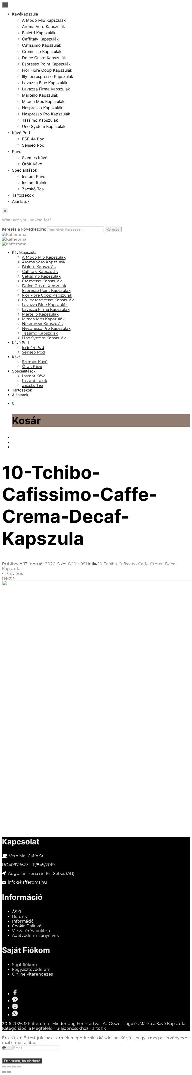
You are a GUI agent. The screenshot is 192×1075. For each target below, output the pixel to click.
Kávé (16, 151)
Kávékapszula (25, 13)
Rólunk (19, 916)
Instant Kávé (33, 176)
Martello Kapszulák (40, 95)
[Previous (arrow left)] (4, 1072)
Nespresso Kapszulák (42, 107)
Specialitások (24, 170)
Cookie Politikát (27, 926)
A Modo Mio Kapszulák (44, 20)
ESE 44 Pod (33, 138)
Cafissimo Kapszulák (41, 45)
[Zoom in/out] (19, 1067)
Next (7, 578)
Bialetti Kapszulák (39, 32)
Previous (14, 573)
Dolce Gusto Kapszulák (44, 57)
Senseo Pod (33, 145)
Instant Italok (34, 182)
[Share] (9, 1067)
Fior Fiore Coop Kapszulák (47, 70)
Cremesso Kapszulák (42, 51)
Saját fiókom (24, 964)
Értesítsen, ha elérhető (22, 1061)
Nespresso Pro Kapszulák (46, 113)
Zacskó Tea (33, 188)
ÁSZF (17, 911)
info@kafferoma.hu (27, 882)
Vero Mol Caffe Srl (27, 856)
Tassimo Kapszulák (40, 120)
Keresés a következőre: (24, 229)
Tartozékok (23, 195)
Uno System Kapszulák (44, 126)
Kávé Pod (21, 132)
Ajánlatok (21, 201)
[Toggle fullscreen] (14, 1067)
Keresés (113, 229)
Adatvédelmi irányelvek (35, 935)
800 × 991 (77, 564)
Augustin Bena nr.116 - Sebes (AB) (41, 873)
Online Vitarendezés (32, 974)
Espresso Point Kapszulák (46, 63)
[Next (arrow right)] (9, 1072)
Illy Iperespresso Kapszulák (47, 76)
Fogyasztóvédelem (31, 969)
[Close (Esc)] (4, 1067)
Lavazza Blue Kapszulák (45, 82)
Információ (23, 921)
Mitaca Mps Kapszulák (43, 101)
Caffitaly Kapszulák (40, 38)
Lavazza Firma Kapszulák (46, 88)
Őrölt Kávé (32, 163)
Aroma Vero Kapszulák (43, 26)
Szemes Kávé (34, 157)
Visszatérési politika (31, 930)
